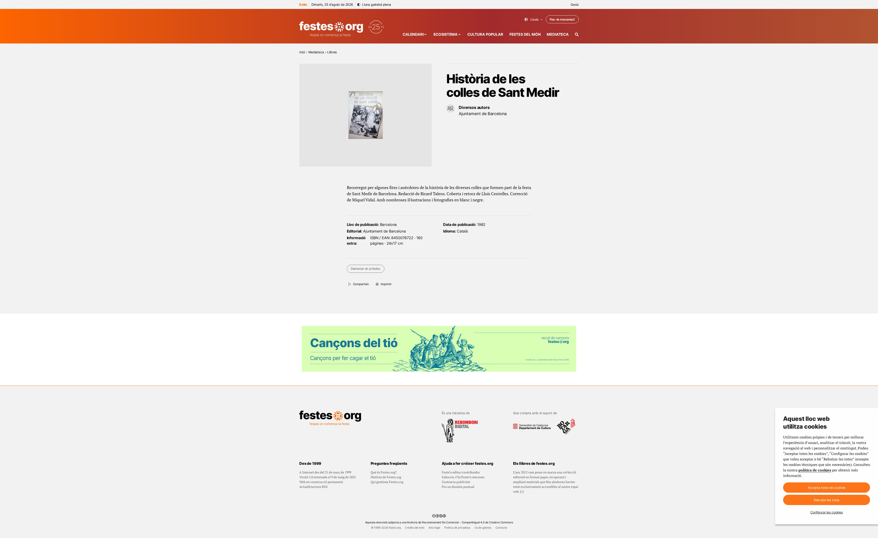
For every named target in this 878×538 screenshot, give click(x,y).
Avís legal (434, 527)
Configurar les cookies (826, 512)
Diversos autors (474, 107)
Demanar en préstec (365, 268)
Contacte (501, 527)
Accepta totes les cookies (827, 487)
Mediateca (558, 34)
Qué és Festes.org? (384, 472)
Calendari (413, 34)
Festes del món (525, 34)
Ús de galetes (482, 527)
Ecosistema (446, 34)
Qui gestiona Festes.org (387, 482)
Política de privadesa (457, 527)
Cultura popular (485, 34)
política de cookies (814, 470)
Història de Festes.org (386, 477)
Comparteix (361, 284)
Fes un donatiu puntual (458, 486)
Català (534, 19)
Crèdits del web (414, 527)
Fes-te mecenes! (562, 19)
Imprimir (386, 284)
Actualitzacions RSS (313, 486)
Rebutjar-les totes (826, 500)
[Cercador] (577, 34)
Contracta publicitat (456, 482)
